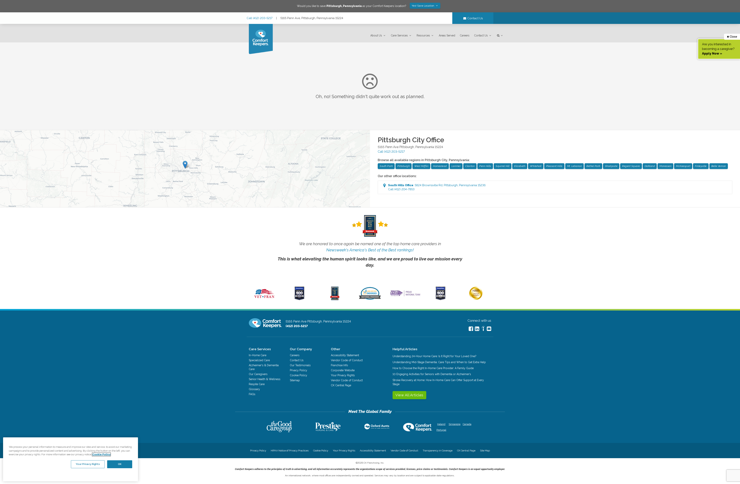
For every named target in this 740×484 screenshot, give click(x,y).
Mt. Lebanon (574, 166)
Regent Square (631, 166)
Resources (423, 35)
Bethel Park (593, 166)
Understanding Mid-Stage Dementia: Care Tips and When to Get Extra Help (439, 362)
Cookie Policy (298, 375)
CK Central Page (341, 385)
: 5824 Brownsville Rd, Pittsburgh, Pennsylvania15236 (437, 187)
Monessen (665, 166)
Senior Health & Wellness (264, 379)
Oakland (650, 166)
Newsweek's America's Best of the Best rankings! (370, 249)
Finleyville (701, 166)
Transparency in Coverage (437, 450)
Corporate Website (343, 370)
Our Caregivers (258, 374)
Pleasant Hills (554, 166)
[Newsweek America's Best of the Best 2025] (335, 299)
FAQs (252, 394)
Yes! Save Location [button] (423, 5)
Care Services (399, 35)
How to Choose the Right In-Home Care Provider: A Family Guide (433, 368)
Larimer (456, 166)
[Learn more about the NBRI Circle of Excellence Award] (476, 299)
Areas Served (447, 35)
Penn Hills (485, 166)
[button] (378, 36)
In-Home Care (257, 355)
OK (119, 464)
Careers (464, 35)
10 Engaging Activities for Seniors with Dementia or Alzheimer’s (432, 374)
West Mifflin (421, 166)
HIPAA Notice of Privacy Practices (290, 450)
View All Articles (409, 395)
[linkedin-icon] (477, 329)
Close (733, 36)
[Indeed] (483, 329)
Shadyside (611, 166)
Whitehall (536, 166)
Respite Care (257, 384)
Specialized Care (259, 360)
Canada (467, 424)
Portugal (441, 429)
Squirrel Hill (503, 166)
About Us (376, 35)
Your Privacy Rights (343, 375)
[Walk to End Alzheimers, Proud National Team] (405, 296)
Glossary (254, 389)
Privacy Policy (298, 370)
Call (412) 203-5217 (259, 18)
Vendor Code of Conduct (347, 360)
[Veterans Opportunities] (264, 299)
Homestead (440, 166)
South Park (386, 166)
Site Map (485, 450)
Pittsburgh (403, 166)
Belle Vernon (718, 166)
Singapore (454, 424)
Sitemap (295, 380)
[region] (70, 459)
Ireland (441, 424)
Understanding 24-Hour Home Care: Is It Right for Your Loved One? (434, 356)
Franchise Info (339, 365)
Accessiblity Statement (345, 355)
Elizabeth (520, 166)
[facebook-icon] (471, 329)
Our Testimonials (300, 365)
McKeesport (683, 166)
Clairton (470, 166)
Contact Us (481, 35)
